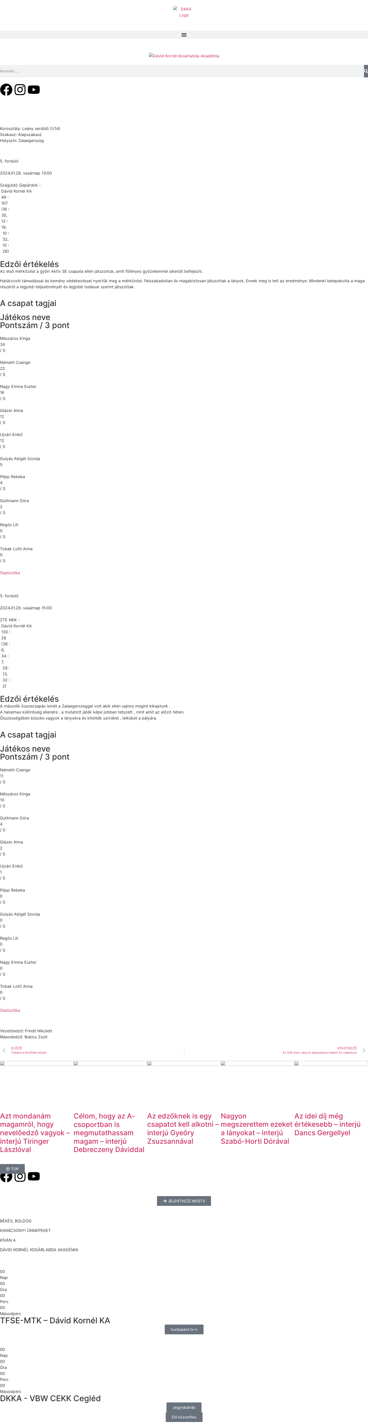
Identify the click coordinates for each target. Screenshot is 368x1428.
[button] (184, 35)
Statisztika (10, 572)
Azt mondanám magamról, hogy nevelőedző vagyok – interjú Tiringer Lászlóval (35, 1133)
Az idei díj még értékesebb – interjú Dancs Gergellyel (327, 1124)
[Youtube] (34, 89)
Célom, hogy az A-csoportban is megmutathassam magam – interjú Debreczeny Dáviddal (109, 1133)
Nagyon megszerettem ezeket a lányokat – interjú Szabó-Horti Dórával (256, 1129)
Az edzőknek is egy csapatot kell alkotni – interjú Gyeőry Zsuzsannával (183, 1129)
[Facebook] (6, 89)
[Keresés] (366, 71)
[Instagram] (20, 89)
